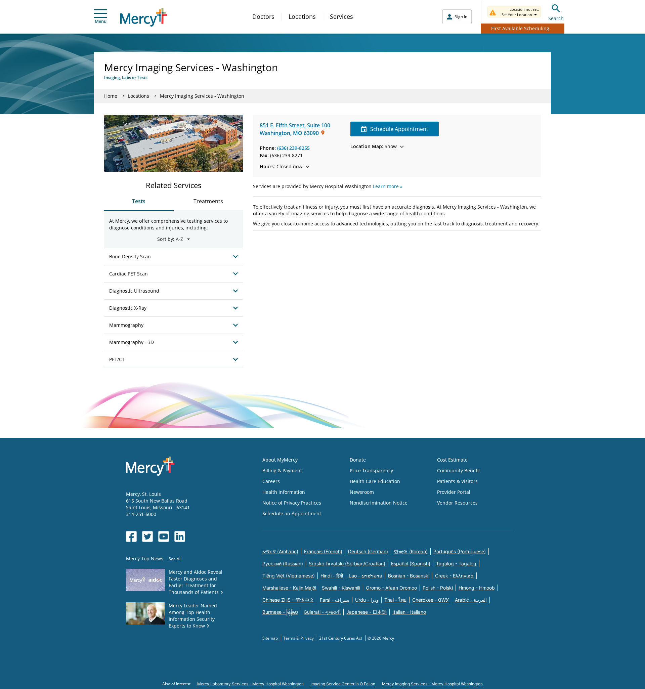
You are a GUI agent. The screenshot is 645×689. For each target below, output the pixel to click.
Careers (271, 481)
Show (373, 146)
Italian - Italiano (409, 612)
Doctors (263, 16)
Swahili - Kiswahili (341, 588)
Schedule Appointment (399, 129)
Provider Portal (453, 492)
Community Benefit (458, 470)
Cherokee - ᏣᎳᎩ (430, 600)
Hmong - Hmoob (477, 588)
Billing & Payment (282, 470)
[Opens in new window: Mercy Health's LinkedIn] (179, 536)
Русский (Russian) (282, 563)
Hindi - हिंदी (331, 575)
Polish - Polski (438, 588)
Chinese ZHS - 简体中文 (288, 600)
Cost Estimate (452, 460)
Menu (100, 21)
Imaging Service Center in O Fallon (342, 683)
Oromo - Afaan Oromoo (391, 588)
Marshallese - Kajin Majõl (289, 588)
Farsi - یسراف (334, 600)
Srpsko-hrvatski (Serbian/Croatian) (347, 563)
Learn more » (387, 186)
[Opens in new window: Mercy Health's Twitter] (147, 536)
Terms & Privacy (299, 638)
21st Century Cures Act (341, 638)
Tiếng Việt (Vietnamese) (288, 575)
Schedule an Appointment (291, 513)
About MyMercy (280, 460)
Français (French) (323, 551)
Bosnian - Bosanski (408, 575)
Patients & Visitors (457, 481)
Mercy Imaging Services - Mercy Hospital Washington (432, 683)
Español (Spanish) (410, 563)
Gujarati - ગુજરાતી (322, 612)
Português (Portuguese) (459, 551)
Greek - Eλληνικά (454, 575)
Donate (358, 460)
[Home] (143, 17)
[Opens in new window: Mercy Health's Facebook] (131, 536)
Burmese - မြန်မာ (280, 612)
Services (341, 16)
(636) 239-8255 (293, 148)
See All (175, 559)
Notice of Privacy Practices (291, 503)
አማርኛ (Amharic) (280, 551)
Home (110, 96)
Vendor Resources (457, 503)
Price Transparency (371, 470)
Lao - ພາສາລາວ (365, 575)
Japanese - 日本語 (366, 612)
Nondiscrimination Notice (378, 503)
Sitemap (270, 638)
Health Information (283, 492)
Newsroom (362, 492)
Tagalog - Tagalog (456, 563)
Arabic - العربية (471, 600)
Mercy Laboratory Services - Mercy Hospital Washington (250, 683)
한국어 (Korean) (411, 551)
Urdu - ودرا (367, 600)
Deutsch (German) (368, 551)
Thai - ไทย (395, 600)
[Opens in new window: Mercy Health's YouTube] (163, 536)
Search (556, 18)
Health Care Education (375, 481)
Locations (302, 16)
